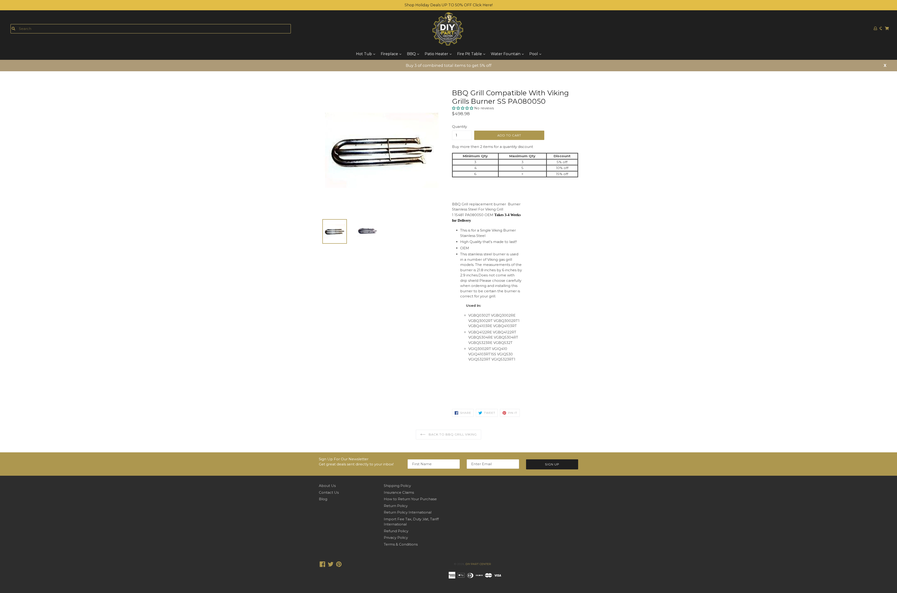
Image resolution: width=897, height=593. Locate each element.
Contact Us (329, 492)
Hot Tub (364, 54)
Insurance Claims (399, 492)
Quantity (459, 126)
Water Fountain (506, 54)
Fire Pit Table (470, 54)
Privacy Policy (396, 537)
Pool (534, 54)
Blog (323, 499)
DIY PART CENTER (478, 564)
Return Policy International (407, 512)
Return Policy (396, 506)
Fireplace (390, 54)
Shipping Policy (397, 485)
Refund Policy (396, 531)
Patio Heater (437, 54)
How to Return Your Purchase (410, 499)
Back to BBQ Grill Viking (452, 434)
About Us (327, 485)
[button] (463, 108)
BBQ (412, 54)
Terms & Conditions (401, 544)
